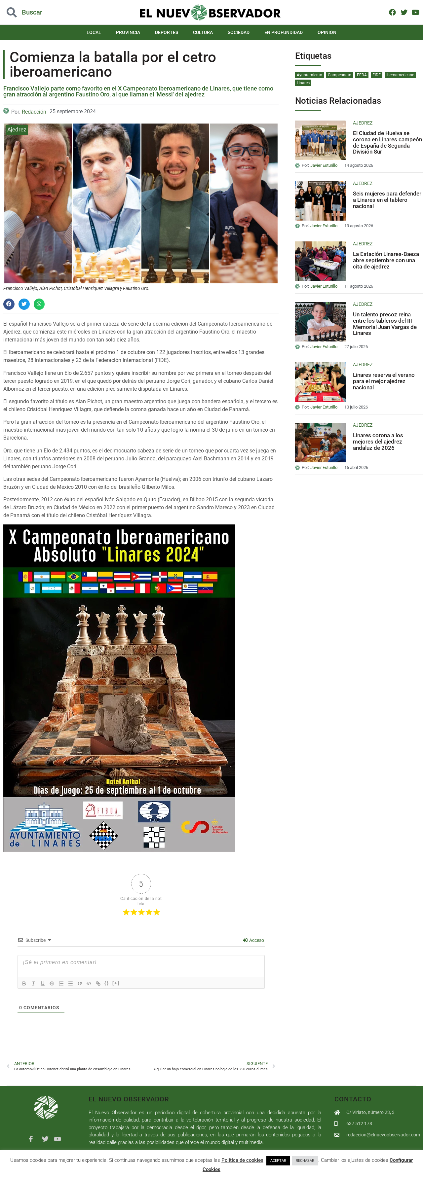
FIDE (376, 75)
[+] (116, 983)
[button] (42, 12)
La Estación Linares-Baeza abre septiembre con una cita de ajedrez (386, 260)
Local (94, 32)
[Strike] (52, 983)
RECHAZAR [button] (305, 1161)
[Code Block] (89, 983)
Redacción (34, 112)
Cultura (203, 32)
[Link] (98, 983)
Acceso (256, 940)
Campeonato (339, 75)
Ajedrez (16, 129)
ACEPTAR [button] (278, 1161)
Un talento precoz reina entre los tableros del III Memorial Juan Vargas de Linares (385, 323)
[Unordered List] (70, 983)
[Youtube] (415, 12)
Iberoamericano (400, 75)
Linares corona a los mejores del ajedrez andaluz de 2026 (378, 441)
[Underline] (42, 983)
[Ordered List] (61, 983)
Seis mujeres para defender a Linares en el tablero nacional (387, 199)
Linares (303, 83)
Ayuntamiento (309, 75)
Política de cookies (242, 1160)
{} (106, 983)
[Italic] (33, 983)
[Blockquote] (79, 983)
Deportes (166, 32)
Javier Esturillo (323, 165)
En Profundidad (283, 32)
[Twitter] (404, 12)
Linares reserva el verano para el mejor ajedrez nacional (384, 381)
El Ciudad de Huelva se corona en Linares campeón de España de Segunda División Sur (387, 142)
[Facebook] (392, 12)
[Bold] (24, 983)
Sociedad (239, 32)
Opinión (327, 32)
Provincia (128, 32)
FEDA (362, 75)
